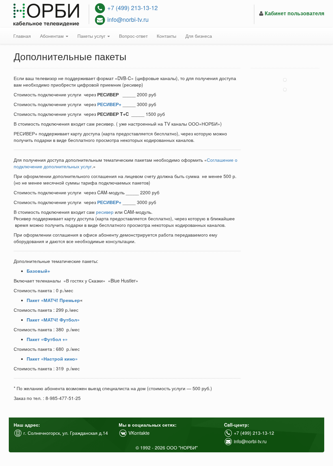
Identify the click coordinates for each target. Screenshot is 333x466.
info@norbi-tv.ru (127, 19)
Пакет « (35, 300)
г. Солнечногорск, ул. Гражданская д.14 (65, 433)
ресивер (104, 212)
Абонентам (52, 36)
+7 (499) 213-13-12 (132, 7)
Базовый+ (38, 270)
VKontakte (138, 433)
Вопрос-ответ (133, 36)
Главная (22, 36)
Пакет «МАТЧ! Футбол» (53, 319)
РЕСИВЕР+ (109, 104)
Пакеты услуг (92, 36)
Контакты (166, 36)
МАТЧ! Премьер (62, 300)
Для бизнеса (198, 36)
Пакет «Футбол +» (47, 339)
